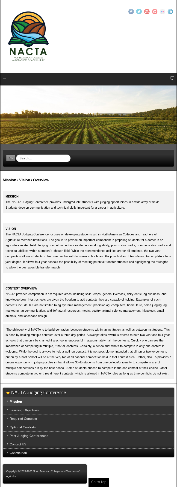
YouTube (147, 11)
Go (11, 158)
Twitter (139, 11)
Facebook (131, 11)
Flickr (162, 11)
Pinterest (154, 11)
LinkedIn (170, 11)
